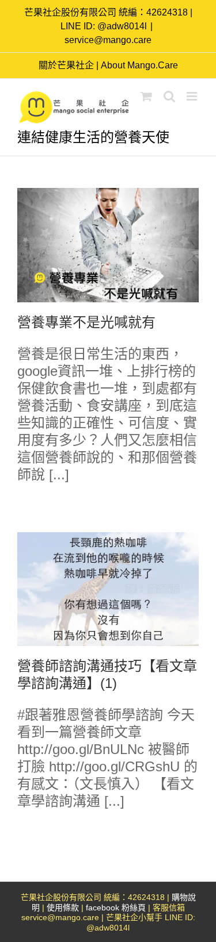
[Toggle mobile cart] (146, 96)
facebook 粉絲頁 (116, 907)
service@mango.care (108, 40)
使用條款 (63, 907)
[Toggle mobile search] (169, 96)
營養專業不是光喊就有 (86, 322)
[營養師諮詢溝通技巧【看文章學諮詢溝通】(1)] (108, 589)
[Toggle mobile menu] (193, 96)
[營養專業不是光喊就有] (108, 245)
